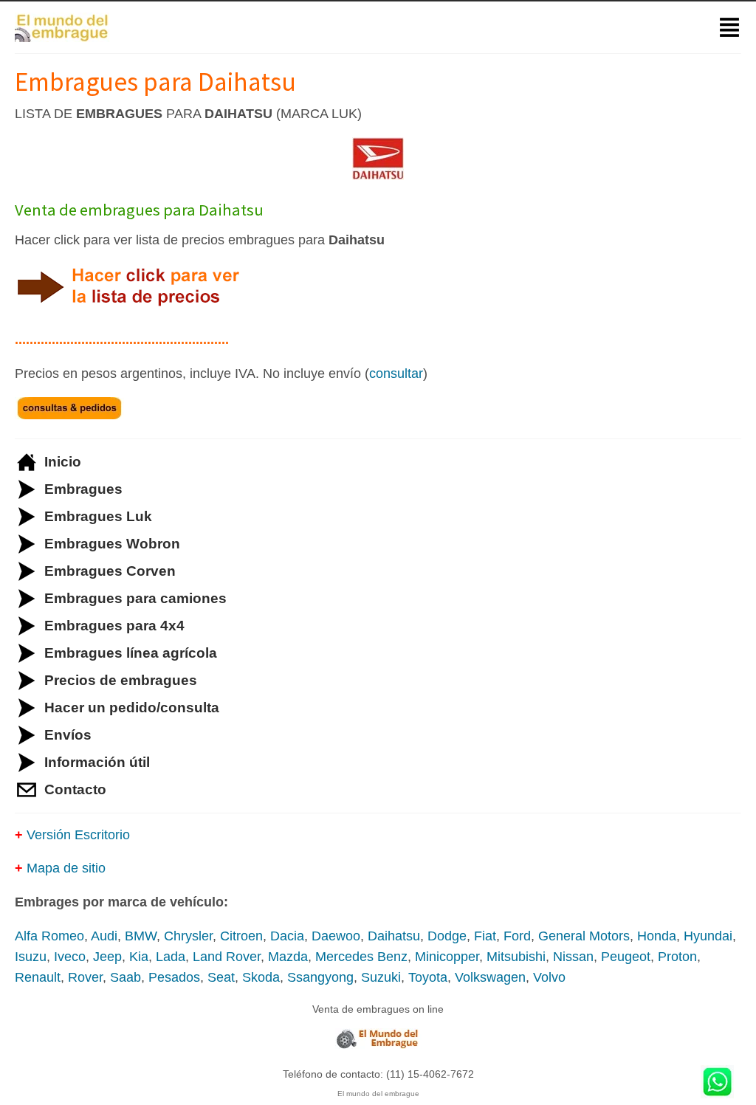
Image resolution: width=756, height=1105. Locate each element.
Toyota (427, 977)
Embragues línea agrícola (130, 653)
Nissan (573, 956)
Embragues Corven (110, 571)
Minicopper (447, 956)
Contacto (75, 789)
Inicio (62, 461)
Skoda (261, 977)
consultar (396, 373)
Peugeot (625, 956)
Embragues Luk (98, 516)
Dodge (447, 936)
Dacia (287, 936)
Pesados (174, 977)
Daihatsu (394, 936)
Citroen (241, 936)
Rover (85, 977)
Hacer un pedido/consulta (131, 707)
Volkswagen (490, 977)
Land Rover (227, 956)
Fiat (485, 936)
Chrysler (188, 936)
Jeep (107, 956)
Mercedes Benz (361, 956)
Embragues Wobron (112, 543)
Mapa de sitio (66, 868)
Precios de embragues (120, 680)
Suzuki (381, 977)
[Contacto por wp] (717, 1083)
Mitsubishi (516, 956)
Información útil (97, 762)
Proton (677, 956)
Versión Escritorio (78, 834)
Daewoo (336, 936)
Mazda (288, 956)
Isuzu (31, 956)
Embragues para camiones (135, 598)
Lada (170, 956)
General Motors (584, 936)
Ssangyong (320, 977)
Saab (125, 977)
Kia (138, 956)
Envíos (68, 735)
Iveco (70, 956)
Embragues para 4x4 (114, 625)
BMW (141, 936)
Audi (104, 936)
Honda (656, 936)
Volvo (549, 977)
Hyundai (708, 936)
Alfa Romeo (49, 936)
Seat (221, 977)
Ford (517, 936)
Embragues (83, 489)
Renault (38, 977)
